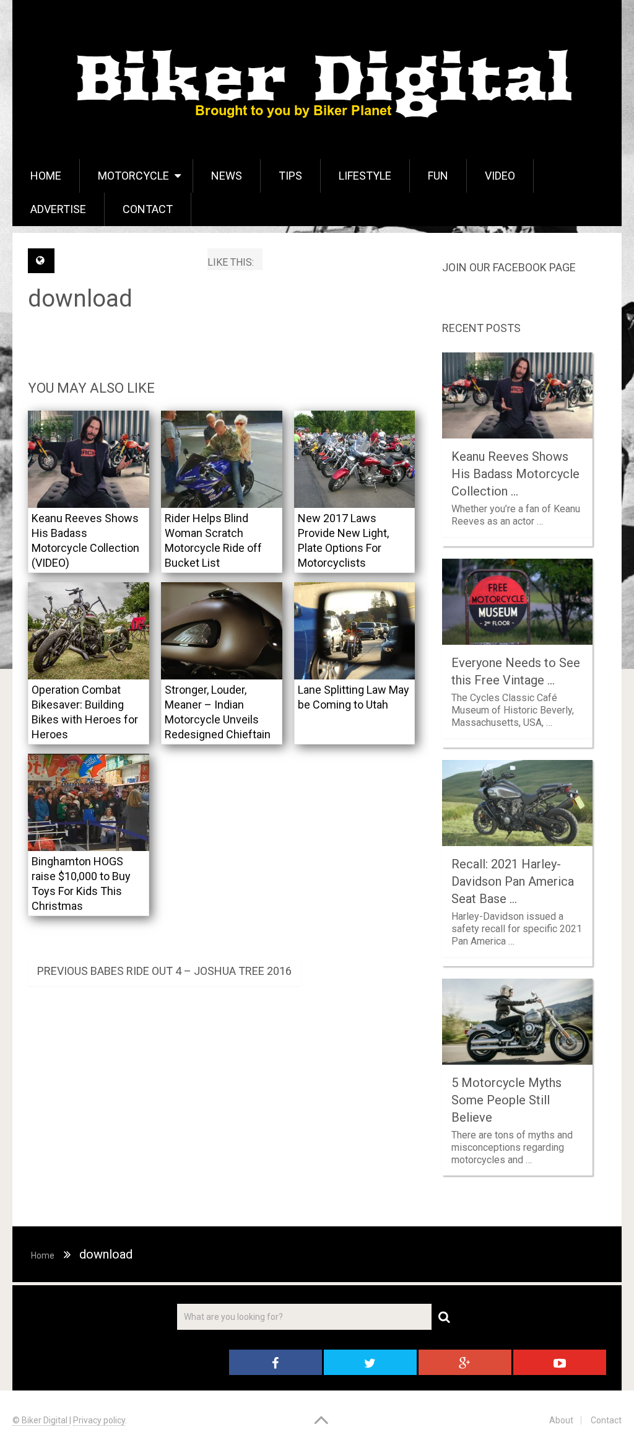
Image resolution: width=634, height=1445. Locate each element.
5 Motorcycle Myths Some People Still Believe (506, 1100)
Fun (438, 175)
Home (45, 175)
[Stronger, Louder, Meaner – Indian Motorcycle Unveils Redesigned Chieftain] (221, 630)
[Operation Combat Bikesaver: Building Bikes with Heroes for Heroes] (88, 630)
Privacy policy (99, 1420)
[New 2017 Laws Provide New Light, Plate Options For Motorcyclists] (354, 459)
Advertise (58, 209)
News (226, 175)
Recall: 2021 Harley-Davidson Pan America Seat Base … (512, 881)
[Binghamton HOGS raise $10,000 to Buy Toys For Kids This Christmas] (88, 802)
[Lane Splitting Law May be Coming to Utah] (354, 630)
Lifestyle (365, 175)
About (561, 1420)
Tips (290, 175)
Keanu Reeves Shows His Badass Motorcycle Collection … (515, 474)
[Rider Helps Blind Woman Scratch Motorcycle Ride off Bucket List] (221, 459)
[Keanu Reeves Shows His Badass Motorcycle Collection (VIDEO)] (88, 459)
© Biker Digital (40, 1420)
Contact (148, 209)
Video (500, 175)
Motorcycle (133, 175)
